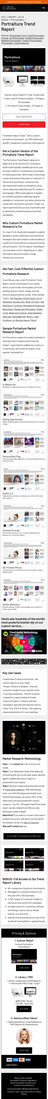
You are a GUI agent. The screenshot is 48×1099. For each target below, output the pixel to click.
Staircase (7, 316)
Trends (10, 1089)
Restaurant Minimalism (25, 309)
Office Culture (29, 298)
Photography (17, 19)
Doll (42, 302)
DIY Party (35, 302)
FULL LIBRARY (8, 16)
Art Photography (16, 38)
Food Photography (35, 35)
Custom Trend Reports (24, 1085)
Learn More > (12, 1064)
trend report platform (15, 789)
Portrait (4, 38)
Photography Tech (18, 35)
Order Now (24, 124)
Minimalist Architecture (34, 305)
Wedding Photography (11, 40)
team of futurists (31, 822)
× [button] (45, 2)
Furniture (17, 305)
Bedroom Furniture (18, 313)
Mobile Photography (34, 38)
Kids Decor (7, 305)
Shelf (27, 302)
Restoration (8, 309)
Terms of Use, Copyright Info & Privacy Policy (24, 1092)
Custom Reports (21, 43)
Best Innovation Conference (23, 1083)
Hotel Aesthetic (35, 313)
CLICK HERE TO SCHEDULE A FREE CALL (24, 836)
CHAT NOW (24, 968)
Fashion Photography (32, 40)
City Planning (16, 298)
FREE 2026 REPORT (24, 117)
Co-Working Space (20, 320)
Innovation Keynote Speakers (23, 1080)
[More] (33, 320)
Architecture (19, 302)
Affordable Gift (19, 316)
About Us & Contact (23, 1078)
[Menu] (43, 7)
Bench (30, 316)
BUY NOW (24, 1009)
